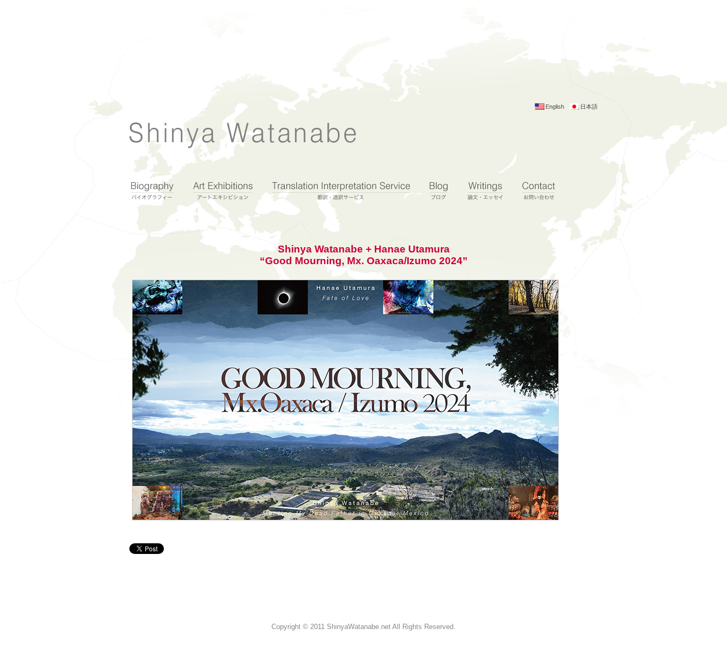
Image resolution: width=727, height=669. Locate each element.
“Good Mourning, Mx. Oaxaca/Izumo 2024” (364, 260)
